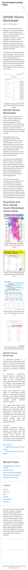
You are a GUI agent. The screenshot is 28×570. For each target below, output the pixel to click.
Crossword (6, 492)
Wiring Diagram (7, 499)
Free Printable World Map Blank (12, 472)
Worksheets (8, 445)
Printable (5, 496)
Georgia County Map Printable (11, 475)
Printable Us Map (8, 470)
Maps (4, 494)
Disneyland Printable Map (10, 477)
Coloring (5, 489)
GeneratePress (15, 567)
